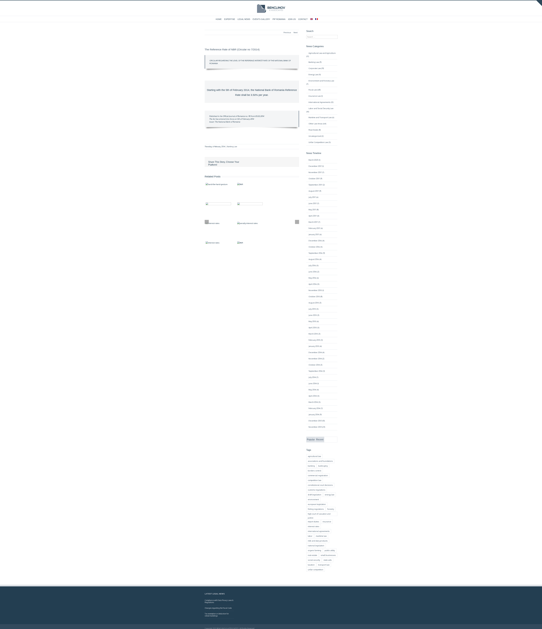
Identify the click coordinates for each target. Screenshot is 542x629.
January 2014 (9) (315, 414)
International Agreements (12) (321, 102)
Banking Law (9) (315, 62)
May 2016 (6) (314, 278)
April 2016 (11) (314, 284)
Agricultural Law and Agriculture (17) (321, 54)
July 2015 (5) (314, 309)
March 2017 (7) (314, 222)
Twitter (255, 162)
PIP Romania (279, 19)
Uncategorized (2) (316, 136)
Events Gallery (261, 19)
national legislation (316, 545)
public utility (330, 550)
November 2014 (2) (316, 358)
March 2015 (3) (314, 334)
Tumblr (274, 162)
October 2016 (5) (316, 247)
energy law (329, 495)
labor (310, 536)
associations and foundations (320, 461)
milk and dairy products (318, 541)
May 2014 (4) (314, 390)
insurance (327, 521)
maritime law (321, 536)
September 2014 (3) (317, 371)
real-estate (312, 555)
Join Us (292, 19)
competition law (314, 480)
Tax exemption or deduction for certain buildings (217, 615)
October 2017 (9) (315, 178)
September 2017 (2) (317, 185)
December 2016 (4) (316, 240)
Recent (319, 439)
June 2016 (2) (314, 272)
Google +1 (280, 162)
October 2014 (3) (315, 365)
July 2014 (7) (313, 377)
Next (296, 32)
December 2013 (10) (317, 421)
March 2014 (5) (315, 402)
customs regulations (316, 490)
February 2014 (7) (316, 408)
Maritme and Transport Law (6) (321, 117)
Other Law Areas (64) (317, 123)
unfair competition (315, 569)
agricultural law (314, 456)
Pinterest (287, 162)
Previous (287, 32)
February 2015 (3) (316, 340)
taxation (311, 565)
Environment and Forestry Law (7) (320, 82)
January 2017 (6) (315, 234)
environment (313, 499)
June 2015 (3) (314, 315)
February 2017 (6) (316, 228)
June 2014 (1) (314, 383)
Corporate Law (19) (316, 68)
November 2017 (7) (316, 172)
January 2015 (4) (315, 346)
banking (311, 466)
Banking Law (232, 147)
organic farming (314, 550)
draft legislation (314, 495)
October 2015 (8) (316, 296)
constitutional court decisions (320, 485)
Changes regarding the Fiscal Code (218, 608)
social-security (314, 560)
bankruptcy (323, 466)
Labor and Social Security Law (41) (319, 110)
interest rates (313, 526)
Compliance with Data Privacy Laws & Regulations (219, 601)
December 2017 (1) (316, 166)
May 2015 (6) (314, 321)
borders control (314, 471)
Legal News (244, 19)
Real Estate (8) (315, 130)
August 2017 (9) (315, 191)
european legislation (317, 504)
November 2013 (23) (317, 427)
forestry (330, 509)
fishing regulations (316, 509)
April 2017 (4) (314, 216)
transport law (323, 565)
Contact (303, 19)
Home (219, 19)
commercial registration (318, 475)
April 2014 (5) (314, 396)
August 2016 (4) (315, 259)
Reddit (267, 162)
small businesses (328, 555)
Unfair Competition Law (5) (320, 142)
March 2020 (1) (314, 160)
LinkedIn (261, 162)
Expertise (229, 19)
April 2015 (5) (314, 327)
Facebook (249, 162)
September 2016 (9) (317, 253)
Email (293, 162)
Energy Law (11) (315, 74)
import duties (313, 521)
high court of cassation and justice (319, 514)
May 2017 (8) (314, 209)
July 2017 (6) (313, 197)
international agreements (319, 531)
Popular (311, 439)
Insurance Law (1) (316, 96)
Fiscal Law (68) (315, 90)
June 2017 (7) (314, 203)
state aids (328, 560)
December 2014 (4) (316, 352)
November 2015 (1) (316, 290)
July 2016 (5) (314, 265)
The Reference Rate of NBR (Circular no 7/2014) (232, 49)
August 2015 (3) (315, 303)
